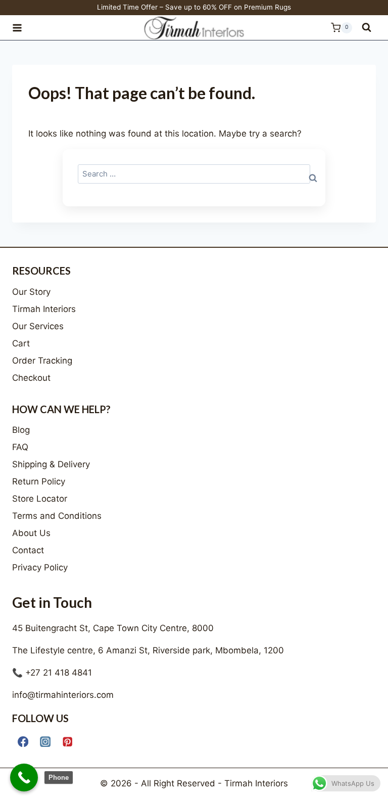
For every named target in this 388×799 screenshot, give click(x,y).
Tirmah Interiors (44, 309)
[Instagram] (45, 741)
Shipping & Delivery (51, 464)
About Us (31, 533)
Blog (21, 430)
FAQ (20, 447)
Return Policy (38, 481)
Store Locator (39, 499)
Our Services (38, 326)
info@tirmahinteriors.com (63, 695)
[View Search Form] (366, 27)
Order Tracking (42, 361)
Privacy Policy (40, 567)
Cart (21, 343)
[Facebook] (23, 741)
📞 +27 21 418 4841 (52, 673)
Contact (28, 550)
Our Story (31, 292)
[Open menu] (21, 27)
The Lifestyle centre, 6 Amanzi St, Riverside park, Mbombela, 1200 (148, 650)
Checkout (31, 378)
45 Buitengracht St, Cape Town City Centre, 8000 (113, 628)
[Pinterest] (67, 741)
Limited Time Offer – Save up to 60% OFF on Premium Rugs (194, 7)
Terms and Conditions (57, 516)
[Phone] (24, 777)
